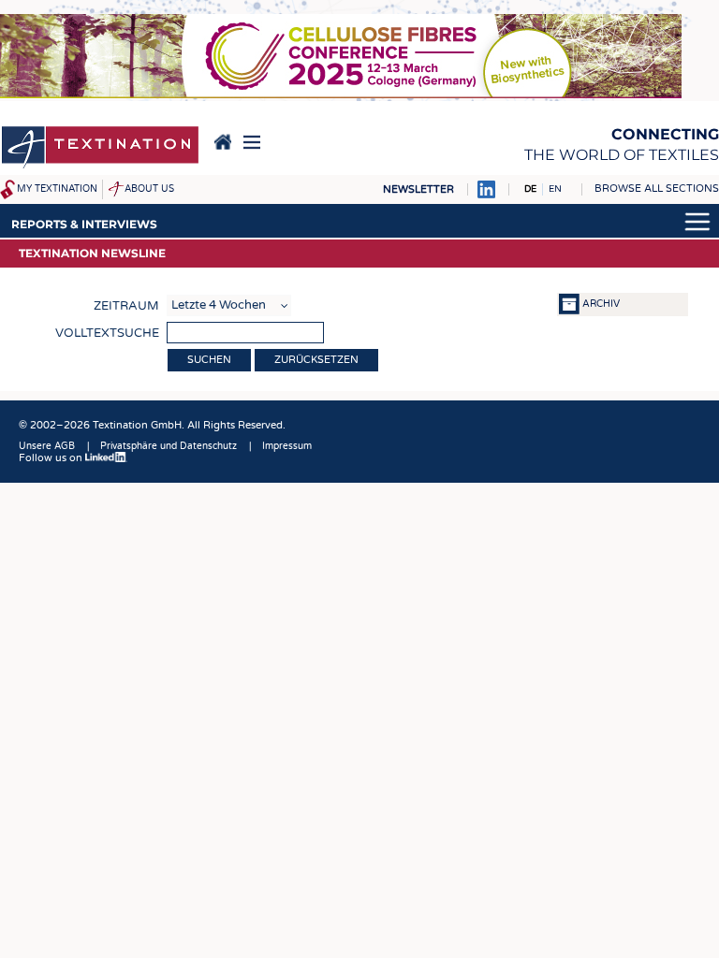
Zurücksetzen (316, 360)
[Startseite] (100, 148)
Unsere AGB (47, 446)
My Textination (57, 189)
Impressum (287, 446)
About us (149, 189)
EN (555, 189)
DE (530, 189)
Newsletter (418, 189)
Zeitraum (126, 305)
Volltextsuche (107, 333)
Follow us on (52, 458)
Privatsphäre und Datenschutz (168, 446)
